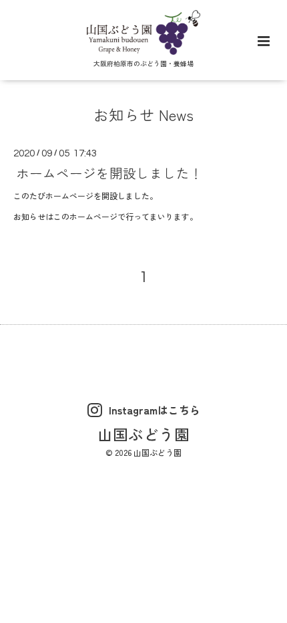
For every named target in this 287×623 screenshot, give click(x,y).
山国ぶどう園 (143, 434)
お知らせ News (143, 114)
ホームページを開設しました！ (109, 172)
